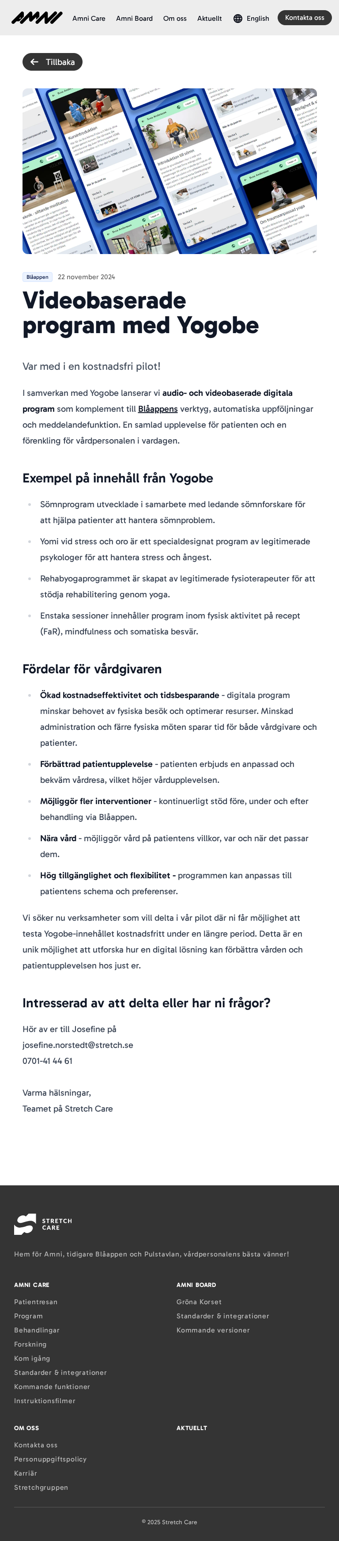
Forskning (30, 1344)
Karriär (26, 1473)
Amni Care (88, 18)
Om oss (175, 18)
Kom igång (32, 1358)
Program (28, 1316)
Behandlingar (37, 1330)
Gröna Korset (199, 1302)
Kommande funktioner (52, 1386)
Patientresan (36, 1302)
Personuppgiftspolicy (50, 1459)
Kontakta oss (304, 17)
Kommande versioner (213, 1330)
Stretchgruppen (41, 1487)
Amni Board (134, 18)
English (258, 18)
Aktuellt (209, 18)
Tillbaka (60, 62)
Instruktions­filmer (44, 1401)
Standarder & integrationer (60, 1372)
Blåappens (158, 408)
